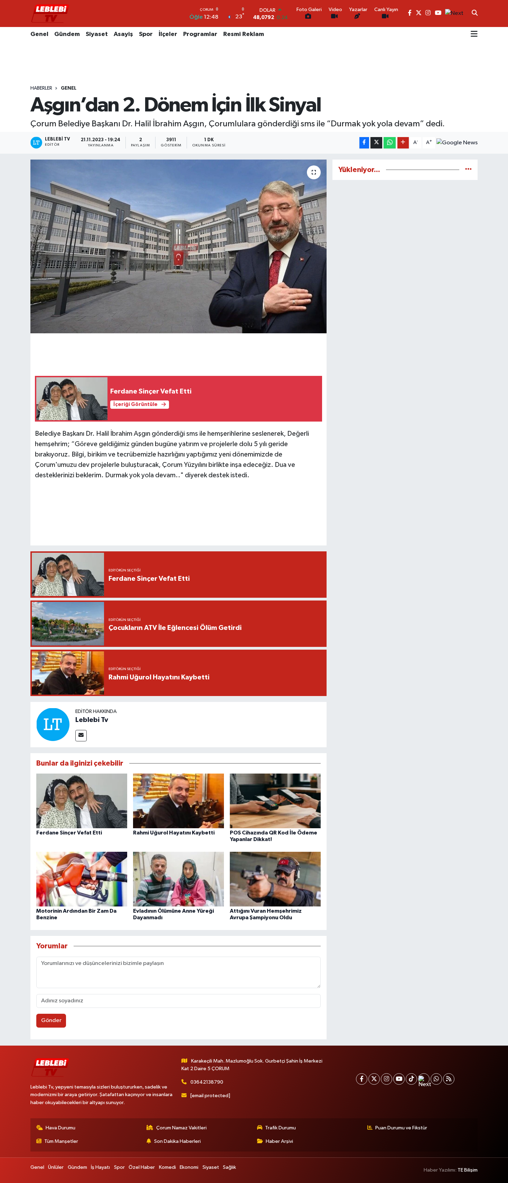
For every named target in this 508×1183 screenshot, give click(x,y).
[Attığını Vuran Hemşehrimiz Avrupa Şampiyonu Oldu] (275, 879)
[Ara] (475, 13)
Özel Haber (142, 1167)
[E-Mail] (81, 735)
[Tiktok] (411, 1079)
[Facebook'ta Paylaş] (364, 142)
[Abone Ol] (457, 142)
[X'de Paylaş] (376, 142)
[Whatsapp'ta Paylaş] (390, 142)
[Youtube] (399, 1079)
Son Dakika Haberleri (177, 1141)
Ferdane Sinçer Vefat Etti (69, 833)
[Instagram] (386, 1079)
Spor (146, 34)
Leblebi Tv (91, 719)
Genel (39, 34)
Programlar (200, 34)
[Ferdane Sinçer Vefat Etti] (81, 801)
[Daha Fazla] (403, 142)
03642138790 (206, 1082)
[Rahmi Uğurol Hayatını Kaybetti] (178, 801)
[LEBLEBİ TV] (50, 13)
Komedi (167, 1167)
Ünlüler (56, 1167)
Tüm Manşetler (61, 1141)
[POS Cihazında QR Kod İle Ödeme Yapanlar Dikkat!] (275, 801)
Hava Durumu (60, 1127)
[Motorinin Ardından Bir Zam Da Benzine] (81, 879)
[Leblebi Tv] (52, 724)
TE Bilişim (468, 1170)
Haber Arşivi (279, 1141)
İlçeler (168, 34)
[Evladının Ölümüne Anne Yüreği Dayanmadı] (178, 879)
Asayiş (123, 34)
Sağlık (229, 1167)
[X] (374, 1079)
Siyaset (97, 34)
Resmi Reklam (243, 34)
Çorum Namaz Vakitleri (181, 1127)
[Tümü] (468, 170)
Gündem (67, 34)
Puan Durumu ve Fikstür (401, 1127)
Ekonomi (189, 1167)
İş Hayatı (100, 1167)
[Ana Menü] (474, 34)
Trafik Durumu (280, 1127)
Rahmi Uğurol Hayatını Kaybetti (174, 833)
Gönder (51, 1020)
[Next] (424, 1079)
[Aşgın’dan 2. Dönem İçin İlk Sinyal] (178, 246)
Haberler (41, 88)
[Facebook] (361, 1079)
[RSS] (448, 1079)
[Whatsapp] (436, 1079)
